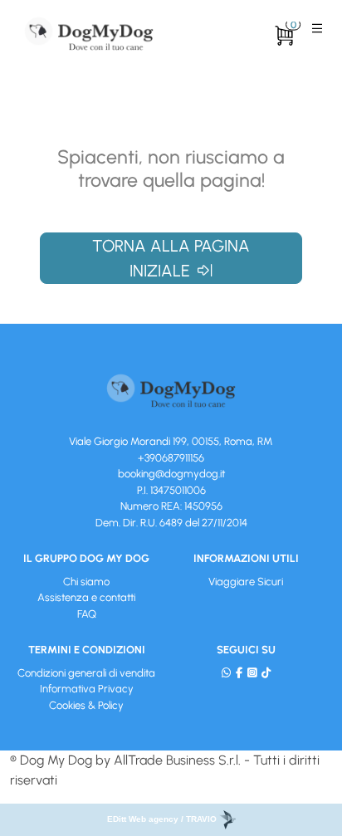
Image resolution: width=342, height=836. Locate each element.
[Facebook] (239, 673)
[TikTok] (266, 673)
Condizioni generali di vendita (86, 673)
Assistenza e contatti (86, 597)
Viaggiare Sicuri (245, 581)
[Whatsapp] (226, 673)
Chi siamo (86, 581)
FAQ (86, 614)
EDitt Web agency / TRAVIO (163, 819)
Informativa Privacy (87, 688)
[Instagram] (251, 673)
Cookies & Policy (86, 705)
